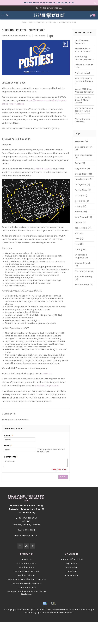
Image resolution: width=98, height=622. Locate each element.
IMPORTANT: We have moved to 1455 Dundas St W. (49, 3)
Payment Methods (26, 587)
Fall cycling (82, 184)
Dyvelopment (67, 612)
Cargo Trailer (83, 173)
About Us (26, 559)
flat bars (81, 195)
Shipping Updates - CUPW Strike (23, 30)
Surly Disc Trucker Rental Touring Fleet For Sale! (84, 111)
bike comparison (83, 148)
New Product (83, 217)
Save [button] (63, 476)
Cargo (80, 163)
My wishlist (71, 567)
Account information (72, 559)
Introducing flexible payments (84, 58)
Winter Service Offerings (82, 120)
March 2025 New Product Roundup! (84, 90)
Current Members (26, 563)
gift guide (82, 200)
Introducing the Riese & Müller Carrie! (83, 100)
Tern (79, 238)
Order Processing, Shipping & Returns (26, 579)
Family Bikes (83, 190)
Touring (81, 249)
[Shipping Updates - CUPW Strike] (36, 58)
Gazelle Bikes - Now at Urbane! (83, 49)
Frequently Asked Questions (26, 583)
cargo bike (82, 168)
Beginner (81, 141)
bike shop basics (83, 156)
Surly (79, 233)
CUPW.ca (46, 373)
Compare (72, 571)
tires (79, 244)
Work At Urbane (26, 575)
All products (71, 575)
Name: (8, 435)
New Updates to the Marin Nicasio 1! (84, 81)
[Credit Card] (45, 604)
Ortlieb (80, 222)
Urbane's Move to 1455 (84, 66)
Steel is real (83, 227)
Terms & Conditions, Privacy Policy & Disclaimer (26, 592)
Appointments (26, 567)
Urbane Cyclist (82, 264)
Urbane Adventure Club (26, 571)
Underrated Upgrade (81, 256)
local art (81, 211)
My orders (71, 563)
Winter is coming (84, 278)
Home (24, 22)
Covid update (84, 179)
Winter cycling (84, 271)
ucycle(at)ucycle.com (47, 385)
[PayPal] (53, 604)
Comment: (11, 456)
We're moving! (82, 73)
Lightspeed (42, 612)
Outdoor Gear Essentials (82, 41)
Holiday (80, 206)
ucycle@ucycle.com (27, 535)
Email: (8, 445)
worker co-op (84, 284)
